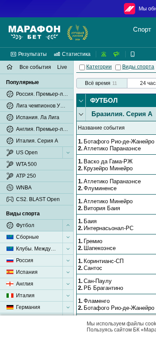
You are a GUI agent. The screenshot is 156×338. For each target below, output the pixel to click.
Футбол (104, 100)
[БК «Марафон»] (34, 32)
